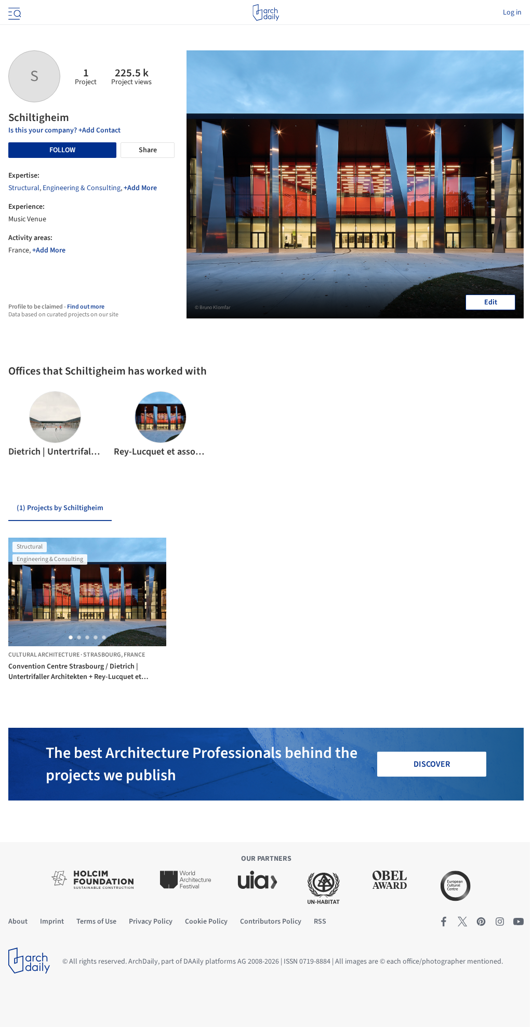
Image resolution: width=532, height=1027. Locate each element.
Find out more (85, 306)
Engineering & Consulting (82, 188)
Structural (23, 188)
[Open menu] (13, 12)
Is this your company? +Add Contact (64, 130)
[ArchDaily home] (265, 12)
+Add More (140, 188)
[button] (20, 425)
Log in (512, 12)
